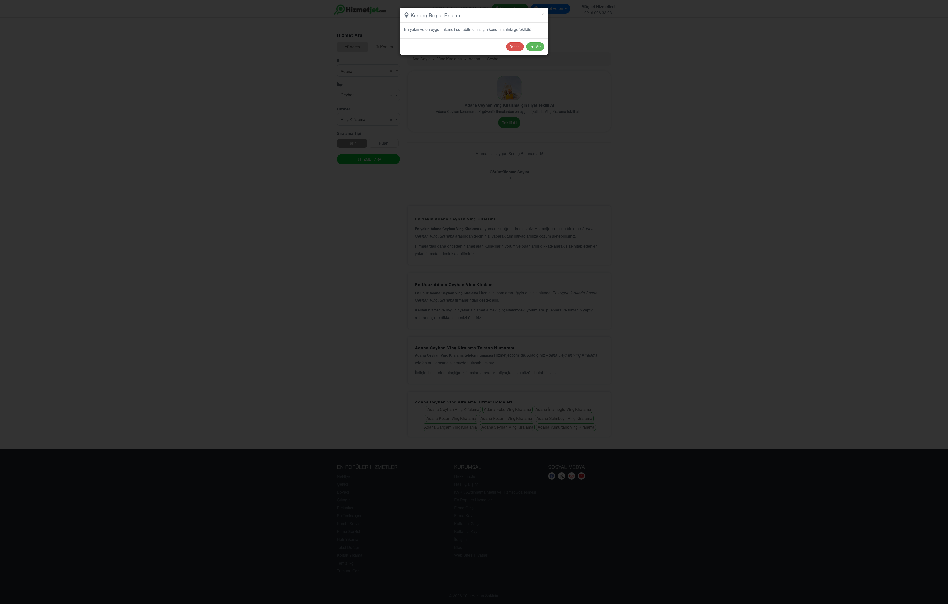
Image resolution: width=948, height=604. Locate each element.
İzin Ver (535, 46)
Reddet (515, 46)
